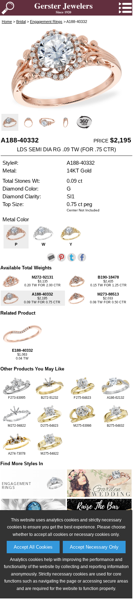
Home (7, 21)
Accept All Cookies (33, 547)
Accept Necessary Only (94, 547)
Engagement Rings (46, 21)
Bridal (21, 21)
